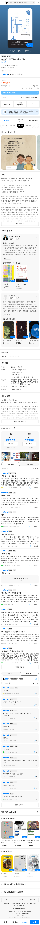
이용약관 (11, 911)
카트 (37, 3)
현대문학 (3, 67)
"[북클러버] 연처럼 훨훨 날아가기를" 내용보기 (20, 655)
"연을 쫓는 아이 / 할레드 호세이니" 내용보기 (20, 597)
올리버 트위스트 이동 (8, 333)
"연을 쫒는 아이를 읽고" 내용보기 (20, 538)
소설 (9, 357)
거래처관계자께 (25, 913)
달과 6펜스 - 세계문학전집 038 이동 (33, 833)
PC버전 (13, 913)
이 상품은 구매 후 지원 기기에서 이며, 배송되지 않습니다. (22, 112)
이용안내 (3, 370)
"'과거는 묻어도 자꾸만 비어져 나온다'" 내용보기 (20, 636)
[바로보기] (6, 456)
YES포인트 (4, 86)
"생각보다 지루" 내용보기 (20, 558)
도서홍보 (18, 915)
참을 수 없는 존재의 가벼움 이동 (7, 833)
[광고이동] (33, 2)
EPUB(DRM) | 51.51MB (18, 387)
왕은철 (15, 65)
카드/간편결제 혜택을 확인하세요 (28, 97)
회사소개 (18, 913)
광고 (23, 915)
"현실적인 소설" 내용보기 (20, 500)
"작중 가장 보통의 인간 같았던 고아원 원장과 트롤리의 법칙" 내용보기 (20, 616)
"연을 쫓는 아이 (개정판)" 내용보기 (20, 480)
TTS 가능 (15, 375)
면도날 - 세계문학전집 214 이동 (20, 833)
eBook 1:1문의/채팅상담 (19, 906)
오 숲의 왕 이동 (7, 867)
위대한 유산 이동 (21, 333)
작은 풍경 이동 (20, 867)
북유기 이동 (33, 866)
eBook (4, 357)
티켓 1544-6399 (20, 904)
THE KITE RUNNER (9, 71)
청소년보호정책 (27, 911)
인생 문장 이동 (8, 277)
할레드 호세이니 (5, 65)
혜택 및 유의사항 (11, 447)
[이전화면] (2, 2)
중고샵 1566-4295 (31, 904)
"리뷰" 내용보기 (20, 519)
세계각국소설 (15, 357)
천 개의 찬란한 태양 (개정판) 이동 (21, 277)
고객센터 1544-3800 (9, 904)
